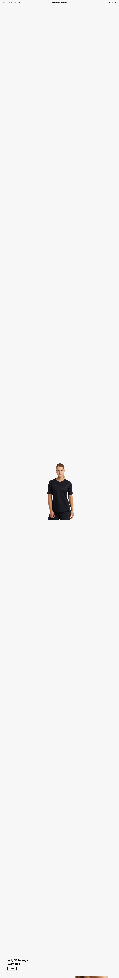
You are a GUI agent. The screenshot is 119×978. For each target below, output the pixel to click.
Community (17, 2)
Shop (4, 2)
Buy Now (12, 968)
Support (10, 2)
